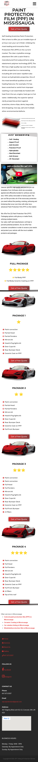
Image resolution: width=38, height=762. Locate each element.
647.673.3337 (8, 655)
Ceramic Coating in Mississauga (16, 622)
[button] (35, 3)
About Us (7, 647)
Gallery (6, 651)
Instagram (8, 677)
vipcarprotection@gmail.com (12, 702)
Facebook (7, 670)
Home (6, 639)
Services (7, 643)
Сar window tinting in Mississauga (16, 625)
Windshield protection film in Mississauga (19, 628)
